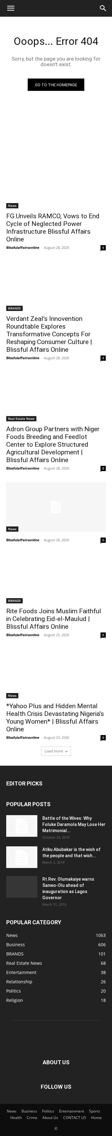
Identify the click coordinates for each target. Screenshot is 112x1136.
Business (29, 1111)
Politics (48, 1111)
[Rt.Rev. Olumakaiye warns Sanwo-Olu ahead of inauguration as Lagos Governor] (21, 887)
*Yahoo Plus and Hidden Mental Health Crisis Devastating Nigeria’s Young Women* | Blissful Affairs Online (55, 717)
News (12, 205)
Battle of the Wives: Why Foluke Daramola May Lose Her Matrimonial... (73, 824)
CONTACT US (74, 1117)
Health (16, 1117)
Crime (32, 1117)
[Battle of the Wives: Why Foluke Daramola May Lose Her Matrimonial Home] (21, 826)
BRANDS (14, 308)
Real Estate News (21, 418)
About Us (50, 1117)
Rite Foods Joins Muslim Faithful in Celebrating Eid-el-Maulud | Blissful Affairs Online (53, 618)
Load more (53, 751)
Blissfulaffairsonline (23, 247)
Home (96, 1117)
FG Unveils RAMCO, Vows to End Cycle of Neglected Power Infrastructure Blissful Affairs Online (53, 227)
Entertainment (71, 1111)
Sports (94, 1111)
